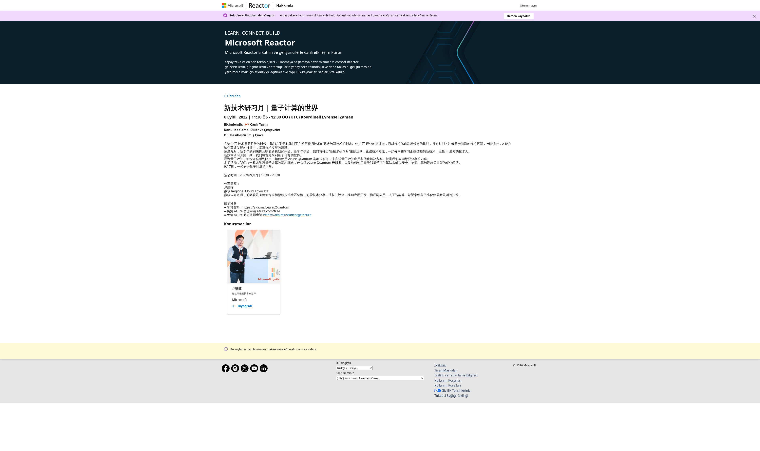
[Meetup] (236, 369)
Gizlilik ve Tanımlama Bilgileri (455, 375)
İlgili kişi (440, 365)
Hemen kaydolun (518, 16)
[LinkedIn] (264, 369)
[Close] (754, 16)
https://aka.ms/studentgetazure (287, 215)
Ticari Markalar (445, 370)
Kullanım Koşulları (447, 380)
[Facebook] (226, 369)
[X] (245, 369)
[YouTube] (255, 369)
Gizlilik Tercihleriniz (456, 390)
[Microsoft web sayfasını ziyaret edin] (233, 5)
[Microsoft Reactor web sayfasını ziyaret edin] (259, 5)
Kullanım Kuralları (447, 385)
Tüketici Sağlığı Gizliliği (451, 395)
